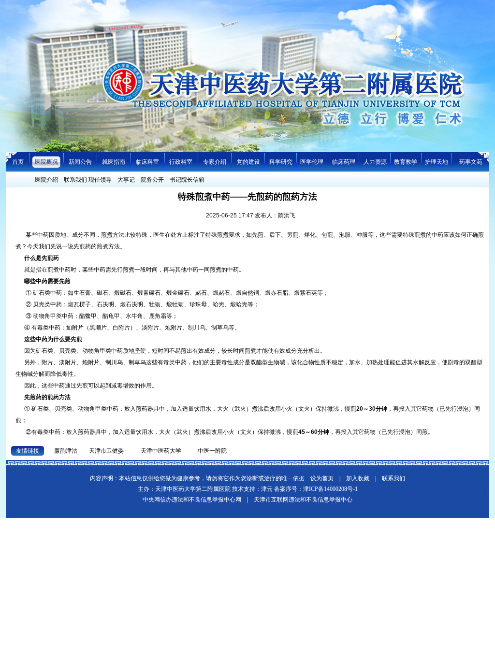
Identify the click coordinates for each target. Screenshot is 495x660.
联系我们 (75, 179)
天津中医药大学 (161, 450)
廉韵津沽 (65, 450)
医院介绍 (46, 179)
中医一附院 (212, 450)
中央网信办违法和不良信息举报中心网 (192, 499)
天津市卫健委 (106, 450)
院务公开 (152, 179)
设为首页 (322, 478)
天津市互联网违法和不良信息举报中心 (303, 499)
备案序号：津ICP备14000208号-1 (316, 489)
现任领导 (100, 179)
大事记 (126, 179)
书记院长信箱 (187, 179)
